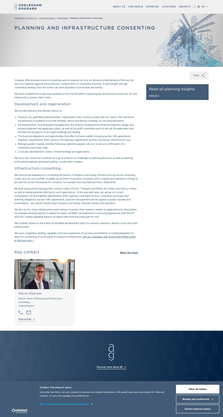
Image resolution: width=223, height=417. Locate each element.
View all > (154, 95)
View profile (25, 319)
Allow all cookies (198, 389)
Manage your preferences (195, 399)
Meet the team (129, 252)
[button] (119, 7)
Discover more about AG (110, 367)
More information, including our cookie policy (64, 404)
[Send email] (29, 312)
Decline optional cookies (198, 409)
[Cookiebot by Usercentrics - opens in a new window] (19, 411)
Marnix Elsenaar (30, 293)
